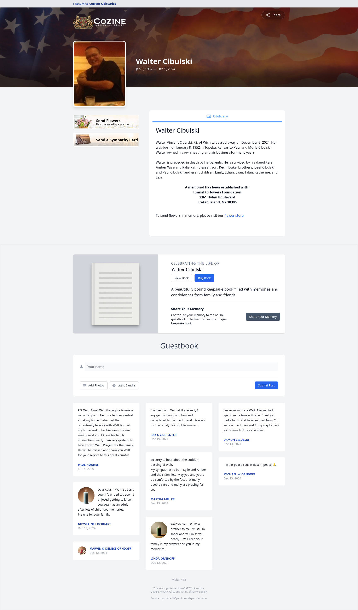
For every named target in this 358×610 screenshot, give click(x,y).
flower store (234, 215)
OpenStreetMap (183, 598)
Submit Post (266, 385)
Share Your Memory (263, 317)
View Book (182, 278)
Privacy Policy (167, 591)
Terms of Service (190, 591)
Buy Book (204, 278)
